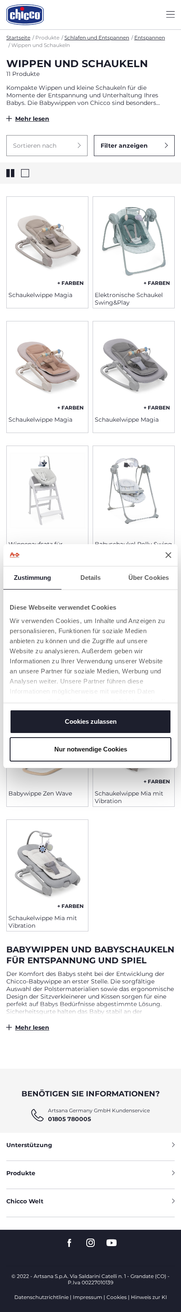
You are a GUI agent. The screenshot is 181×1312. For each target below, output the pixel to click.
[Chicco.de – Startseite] (25, 14)
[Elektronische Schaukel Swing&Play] (133, 241)
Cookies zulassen (91, 721)
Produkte (20, 1173)
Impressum (87, 1297)
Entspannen (149, 37)
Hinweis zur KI (149, 1297)
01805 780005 (69, 1119)
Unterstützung (29, 1145)
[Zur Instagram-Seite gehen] (90, 1243)
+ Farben (70, 283)
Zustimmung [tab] (32, 577)
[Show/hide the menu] (170, 15)
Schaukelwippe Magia (40, 295)
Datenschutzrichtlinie (41, 1297)
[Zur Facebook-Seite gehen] (69, 1243)
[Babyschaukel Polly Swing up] (133, 490)
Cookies (116, 1297)
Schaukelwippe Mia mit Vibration (129, 797)
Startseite (18, 37)
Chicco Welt (24, 1201)
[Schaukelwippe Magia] (47, 241)
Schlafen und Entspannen (96, 37)
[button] (47, 145)
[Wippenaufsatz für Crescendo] (47, 490)
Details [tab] (90, 577)
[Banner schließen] (168, 555)
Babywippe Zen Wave (40, 793)
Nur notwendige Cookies (90, 749)
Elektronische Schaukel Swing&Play (129, 298)
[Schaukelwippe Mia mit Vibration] (47, 864)
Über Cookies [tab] (148, 577)
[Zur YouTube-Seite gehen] (111, 1243)
